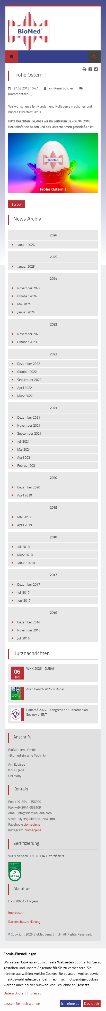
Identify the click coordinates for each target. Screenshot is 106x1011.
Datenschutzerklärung (24, 921)
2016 (53, 612)
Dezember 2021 (28, 417)
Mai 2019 (24, 517)
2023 (53, 324)
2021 (53, 407)
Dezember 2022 (28, 363)
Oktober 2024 (27, 296)
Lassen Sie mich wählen (22, 1003)
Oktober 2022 (27, 371)
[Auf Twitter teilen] (96, 69)
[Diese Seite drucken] (84, 69)
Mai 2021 (24, 449)
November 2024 (28, 288)
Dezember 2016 (28, 622)
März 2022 (25, 395)
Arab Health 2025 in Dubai (45, 689)
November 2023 (28, 333)
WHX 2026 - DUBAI (40, 668)
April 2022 (24, 387)
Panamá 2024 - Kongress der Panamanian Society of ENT (57, 712)
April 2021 (24, 457)
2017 (53, 574)
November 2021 (28, 425)
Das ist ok (91, 1003)
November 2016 (28, 630)
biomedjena (31, 824)
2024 (53, 278)
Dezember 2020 (28, 487)
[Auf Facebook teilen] (90, 69)
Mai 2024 (24, 304)
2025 (53, 256)
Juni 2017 (24, 600)
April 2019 (24, 525)
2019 (53, 507)
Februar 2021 (27, 465)
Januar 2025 (26, 266)
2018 (53, 537)
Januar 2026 (26, 244)
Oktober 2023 (27, 341)
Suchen (94, 56)
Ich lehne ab (70, 1003)
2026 (53, 235)
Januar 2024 (26, 312)
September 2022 (29, 379)
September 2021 (29, 433)
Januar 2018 (26, 562)
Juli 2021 (23, 441)
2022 (53, 354)
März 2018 (25, 554)
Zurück (16, 204)
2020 (53, 477)
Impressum (16, 912)
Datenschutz (13, 993)
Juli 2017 (23, 592)
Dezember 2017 (28, 584)
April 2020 (24, 495)
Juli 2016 (23, 638)
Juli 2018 (23, 546)
